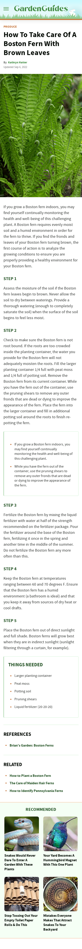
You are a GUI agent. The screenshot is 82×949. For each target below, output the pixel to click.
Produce (10, 26)
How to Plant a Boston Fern (30, 776)
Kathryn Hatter (17, 62)
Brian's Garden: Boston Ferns (32, 745)
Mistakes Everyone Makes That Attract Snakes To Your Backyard (57, 922)
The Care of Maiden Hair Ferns (32, 783)
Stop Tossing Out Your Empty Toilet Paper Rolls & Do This (21, 920)
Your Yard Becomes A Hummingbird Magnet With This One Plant (60, 860)
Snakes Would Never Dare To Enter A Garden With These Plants (19, 862)
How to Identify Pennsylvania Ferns (36, 791)
